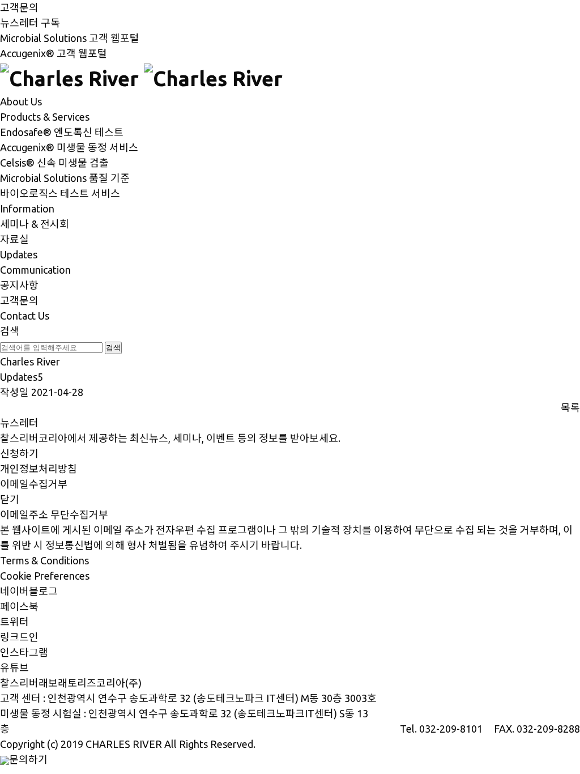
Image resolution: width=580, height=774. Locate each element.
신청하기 (19, 453)
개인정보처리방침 (38, 468)
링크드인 (19, 637)
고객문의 (19, 7)
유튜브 (14, 667)
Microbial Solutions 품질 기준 (65, 178)
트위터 (14, 621)
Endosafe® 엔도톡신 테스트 (61, 132)
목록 (570, 407)
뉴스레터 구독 (30, 22)
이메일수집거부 (33, 484)
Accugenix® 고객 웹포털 (53, 53)
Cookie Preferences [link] (44, 575)
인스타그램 (24, 652)
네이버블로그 (29, 591)
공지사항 (19, 285)
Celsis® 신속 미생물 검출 (54, 162)
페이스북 (19, 606)
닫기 (9, 499)
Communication (35, 269)
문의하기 (28, 759)
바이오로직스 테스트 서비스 (60, 193)
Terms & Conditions (44, 560)
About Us (21, 101)
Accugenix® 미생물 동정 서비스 (69, 147)
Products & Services (44, 116)
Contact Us (24, 315)
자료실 (14, 239)
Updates (18, 254)
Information (27, 208)
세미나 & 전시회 (34, 223)
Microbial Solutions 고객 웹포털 (69, 38)
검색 (9, 331)
